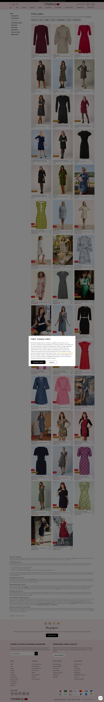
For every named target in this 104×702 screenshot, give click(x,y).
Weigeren (51, 362)
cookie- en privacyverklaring (65, 353)
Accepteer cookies (38, 362)
